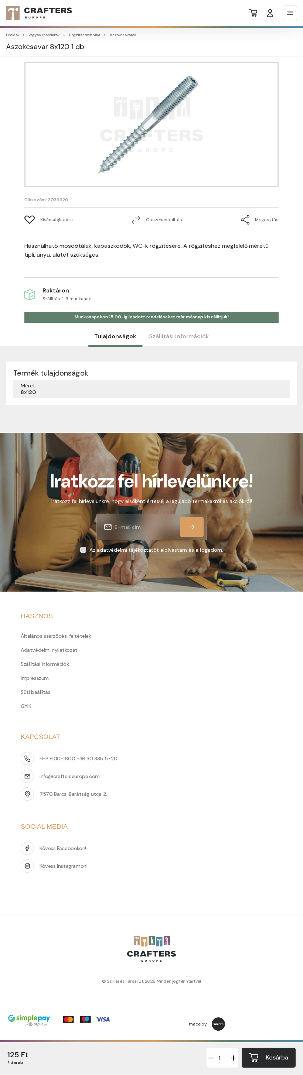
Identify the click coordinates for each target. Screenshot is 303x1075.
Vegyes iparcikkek (43, 34)
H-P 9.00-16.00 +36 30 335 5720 (79, 758)
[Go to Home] (34, 13)
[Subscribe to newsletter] (192, 527)
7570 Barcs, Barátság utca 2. (73, 794)
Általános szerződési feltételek (56, 636)
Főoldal (12, 34)
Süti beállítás (35, 692)
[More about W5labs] (218, 1024)
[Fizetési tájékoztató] (61, 1021)
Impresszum (35, 678)
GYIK (26, 706)
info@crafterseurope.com (70, 776)
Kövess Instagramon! (63, 866)
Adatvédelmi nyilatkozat (49, 650)
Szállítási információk (179, 336)
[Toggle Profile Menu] (270, 13)
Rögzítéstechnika (84, 34)
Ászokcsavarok (123, 34)
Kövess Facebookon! (63, 848)
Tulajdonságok (115, 336)
